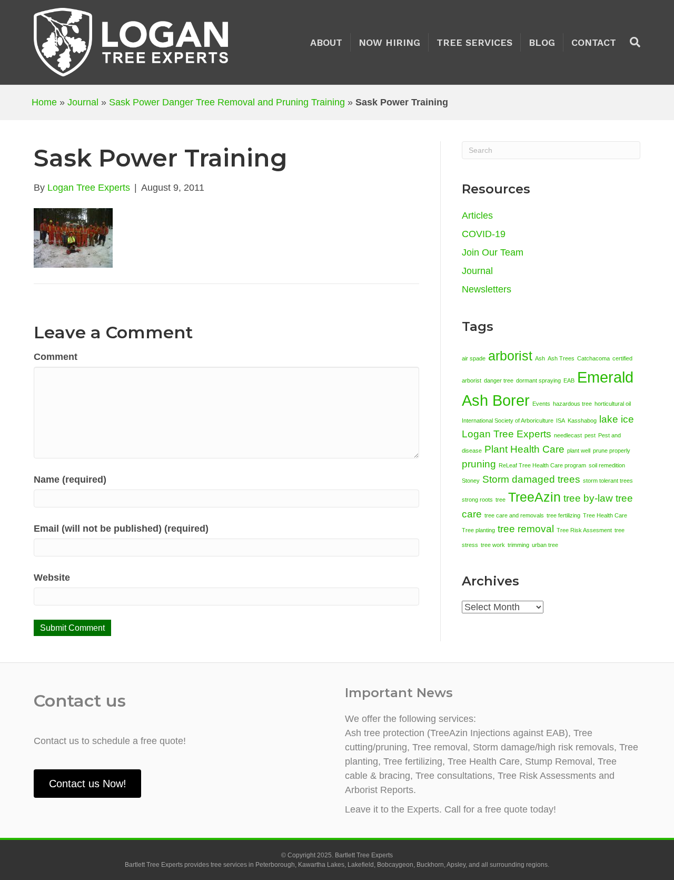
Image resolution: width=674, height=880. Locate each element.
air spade (473, 358)
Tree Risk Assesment (584, 530)
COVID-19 (484, 234)
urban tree (545, 545)
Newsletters (486, 289)
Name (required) (70, 479)
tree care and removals (514, 515)
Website (52, 577)
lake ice (616, 419)
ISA (560, 420)
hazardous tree (572, 403)
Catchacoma (593, 358)
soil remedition (607, 465)
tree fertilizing (563, 515)
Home (44, 102)
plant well (578, 450)
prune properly (611, 450)
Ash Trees (561, 358)
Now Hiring (389, 42)
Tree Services (474, 42)
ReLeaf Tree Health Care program (542, 465)
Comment (55, 356)
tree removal (526, 528)
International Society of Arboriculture (507, 420)
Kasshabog (582, 420)
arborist (510, 356)
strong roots (477, 499)
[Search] (632, 42)
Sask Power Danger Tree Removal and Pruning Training (227, 102)
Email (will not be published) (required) (121, 528)
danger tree (498, 380)
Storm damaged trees (531, 479)
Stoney (471, 480)
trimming (518, 545)
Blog (542, 42)
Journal (82, 102)
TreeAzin (534, 497)
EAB (568, 380)
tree (500, 499)
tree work (493, 545)
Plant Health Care (524, 449)
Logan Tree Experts (506, 433)
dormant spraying (538, 380)
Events (541, 403)
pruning (479, 464)
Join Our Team (492, 252)
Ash (540, 358)
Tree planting (478, 530)
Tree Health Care (605, 515)
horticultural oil (612, 403)
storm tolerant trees (608, 480)
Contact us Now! (87, 783)
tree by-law (588, 498)
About (326, 42)
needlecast (568, 435)
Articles (477, 215)
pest (590, 435)
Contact (593, 42)
